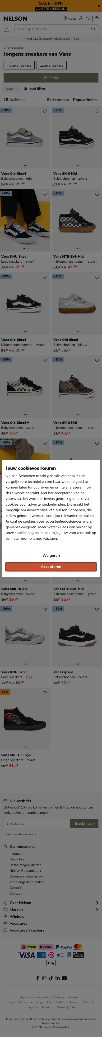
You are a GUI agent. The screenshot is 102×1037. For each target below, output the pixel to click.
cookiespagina (27, 532)
